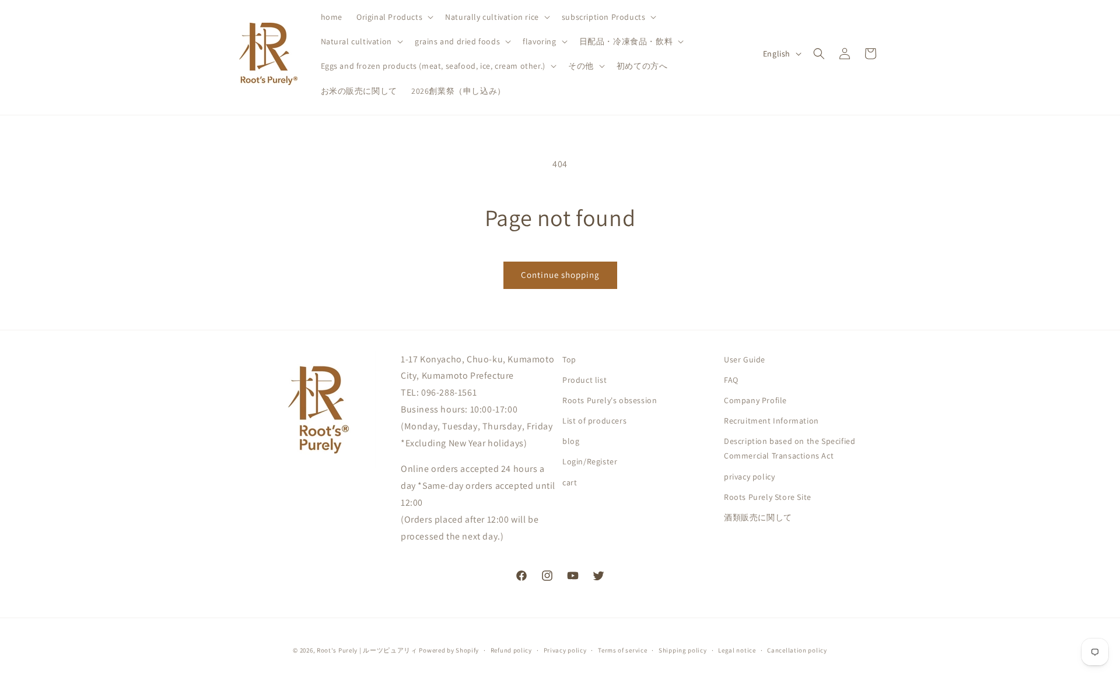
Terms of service (622, 650)
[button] (393, 17)
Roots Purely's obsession (609, 400)
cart (569, 482)
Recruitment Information (771, 420)
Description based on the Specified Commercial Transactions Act (789, 448)
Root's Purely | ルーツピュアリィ (367, 650)
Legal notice (736, 650)
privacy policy (749, 476)
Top (569, 359)
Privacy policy (565, 650)
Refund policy (511, 650)
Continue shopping (560, 274)
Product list (584, 380)
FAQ (731, 380)
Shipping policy (683, 650)
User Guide (744, 359)
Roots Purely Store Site (767, 497)
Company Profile (755, 400)
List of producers (594, 420)
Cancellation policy (797, 650)
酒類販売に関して (758, 517)
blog (570, 441)
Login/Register (589, 462)
